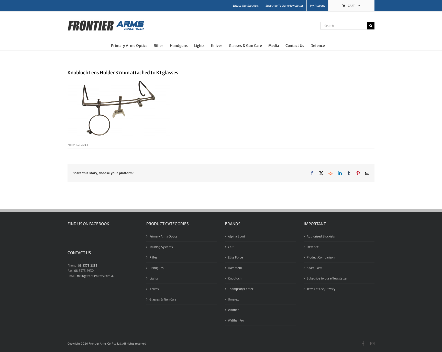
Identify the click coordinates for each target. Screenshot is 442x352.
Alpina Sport (236, 236)
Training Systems (161, 247)
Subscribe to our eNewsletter (327, 278)
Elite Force (235, 257)
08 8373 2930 (84, 270)
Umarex (233, 299)
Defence (313, 247)
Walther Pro (236, 320)
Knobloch (234, 278)
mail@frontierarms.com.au (96, 276)
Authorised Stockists (321, 236)
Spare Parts (314, 268)
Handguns (156, 268)
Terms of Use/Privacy (321, 289)
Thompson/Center (240, 289)
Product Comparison (321, 257)
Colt (231, 247)
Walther (233, 310)
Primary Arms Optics (163, 236)
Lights (153, 278)
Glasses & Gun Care (162, 299)
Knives (154, 289)
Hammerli (235, 268)
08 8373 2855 (87, 265)
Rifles (153, 257)
